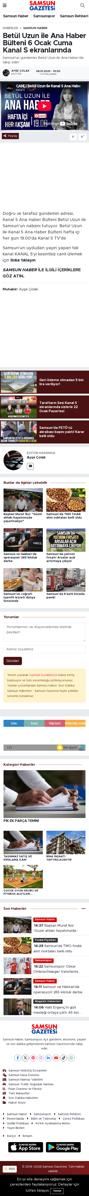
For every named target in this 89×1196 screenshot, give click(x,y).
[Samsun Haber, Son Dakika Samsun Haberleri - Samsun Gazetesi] (42, 5)
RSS (11, 1168)
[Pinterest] (33, 1058)
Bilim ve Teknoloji (43, 1118)
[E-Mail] (30, 466)
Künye (11, 1136)
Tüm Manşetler (19, 1093)
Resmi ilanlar (15, 1118)
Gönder (12, 661)
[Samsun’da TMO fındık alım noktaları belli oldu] (66, 500)
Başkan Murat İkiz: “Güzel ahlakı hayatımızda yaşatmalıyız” (23, 518)
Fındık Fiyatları (45, 940)
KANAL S (24, 254)
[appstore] (26, 1147)
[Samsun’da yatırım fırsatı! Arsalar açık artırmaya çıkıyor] (66, 539)
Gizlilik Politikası (18, 1123)
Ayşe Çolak (36, 457)
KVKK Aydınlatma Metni (52, 1123)
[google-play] (63, 1147)
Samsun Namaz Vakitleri (25, 1079)
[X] (25, 1058)
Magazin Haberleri (48, 1001)
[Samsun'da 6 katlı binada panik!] (66, 579)
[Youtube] (56, 1058)
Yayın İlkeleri (15, 1128)
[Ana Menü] (5, 5)
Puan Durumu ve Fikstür (25, 1088)
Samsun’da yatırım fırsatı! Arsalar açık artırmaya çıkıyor (60, 558)
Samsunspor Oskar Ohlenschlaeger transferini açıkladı (55, 969)
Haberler (10, 28)
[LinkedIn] (48, 1058)
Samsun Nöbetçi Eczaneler (27, 1070)
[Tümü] (83, 908)
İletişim (27, 1136)
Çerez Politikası (73, 1118)
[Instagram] (40, 1058)
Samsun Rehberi (74, 16)
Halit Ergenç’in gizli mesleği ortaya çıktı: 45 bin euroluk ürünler (56, 1010)
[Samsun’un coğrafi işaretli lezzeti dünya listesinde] (23, 579)
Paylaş (12, 135)
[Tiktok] (63, 1058)
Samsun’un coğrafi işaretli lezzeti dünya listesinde (19, 598)
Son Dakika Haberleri (23, 1097)
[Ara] (82, 5)
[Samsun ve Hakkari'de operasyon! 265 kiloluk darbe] (23, 539)
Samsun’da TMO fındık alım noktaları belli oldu (57, 948)
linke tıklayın (23, 260)
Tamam (57, 1191)
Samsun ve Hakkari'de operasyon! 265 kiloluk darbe (20, 558)
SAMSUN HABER (20, 270)
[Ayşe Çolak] (13, 460)
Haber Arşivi (16, 1102)
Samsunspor (44, 16)
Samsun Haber (16, 16)
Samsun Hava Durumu (23, 1075)
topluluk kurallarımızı (43, 675)
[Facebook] (17, 1058)
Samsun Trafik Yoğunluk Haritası (30, 1084)
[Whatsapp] (71, 1058)
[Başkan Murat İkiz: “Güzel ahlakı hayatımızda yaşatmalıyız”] (23, 500)
